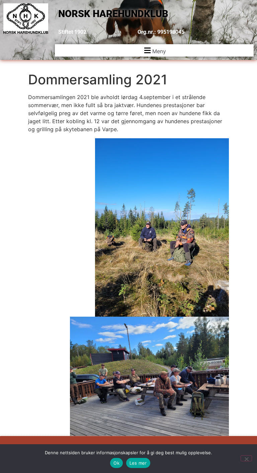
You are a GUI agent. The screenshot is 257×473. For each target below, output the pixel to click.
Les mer (138, 463)
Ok (116, 463)
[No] (246, 458)
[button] (154, 50)
